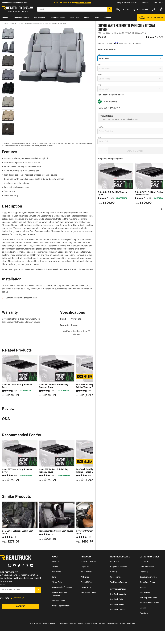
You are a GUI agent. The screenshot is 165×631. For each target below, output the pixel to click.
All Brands (85, 577)
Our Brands (56, 572)
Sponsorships (115, 577)
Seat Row (101, 127)
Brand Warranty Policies (149, 603)
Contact (145, 3)
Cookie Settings (112, 623)
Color (99, 137)
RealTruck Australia (118, 594)
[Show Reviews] (154, 37)
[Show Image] (8, 33)
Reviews (113, 572)
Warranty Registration (148, 597)
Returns (143, 587)
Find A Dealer (145, 592)
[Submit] (38, 590)
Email (2, 585)
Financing (144, 572)
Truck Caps (74, 17)
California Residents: (76, 333)
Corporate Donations (118, 567)
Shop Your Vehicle (21, 17)
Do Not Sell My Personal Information (70, 623)
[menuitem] (5, 17)
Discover (107, 17)
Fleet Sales (144, 613)
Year (99, 54)
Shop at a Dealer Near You (127, 3)
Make (99, 64)
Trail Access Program (118, 582)
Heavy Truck (86, 587)
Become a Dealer (58, 601)
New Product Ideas (88, 592)
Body (99, 85)
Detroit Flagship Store (61, 606)
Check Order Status (147, 582)
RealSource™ (115, 561)
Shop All (5, 17)
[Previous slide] (99, 209)
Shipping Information (148, 577)
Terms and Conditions (127, 623)
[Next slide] (161, 209)
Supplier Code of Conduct (62, 587)
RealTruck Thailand (118, 609)
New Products (39, 17)
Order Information (147, 567)
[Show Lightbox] (54, 55)
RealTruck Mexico (117, 604)
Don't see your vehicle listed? (111, 95)
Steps (86, 17)
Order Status (158, 3)
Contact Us (144, 561)
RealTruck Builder (83, 3)
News (54, 577)
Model (100, 74)
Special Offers (86, 582)
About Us (55, 561)
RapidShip (85, 567)
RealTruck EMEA (116, 599)
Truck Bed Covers (57, 17)
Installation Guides (88, 561)
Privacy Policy (57, 582)
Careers (55, 567)
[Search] (109, 9)
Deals (96, 17)
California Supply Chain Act (95, 623)
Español (143, 608)
